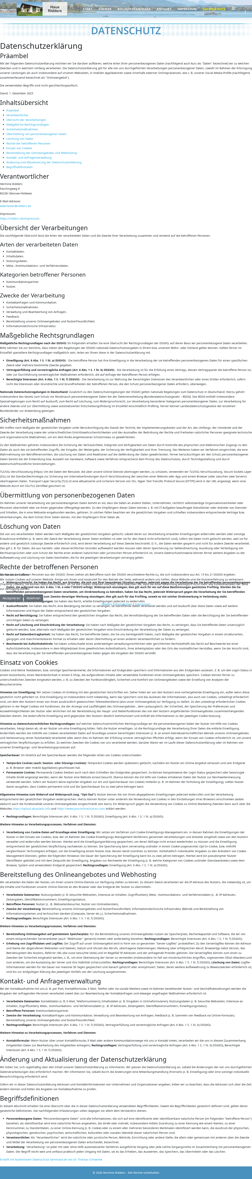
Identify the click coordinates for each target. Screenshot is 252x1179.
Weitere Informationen (117, 604)
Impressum (142, 604)
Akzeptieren (11, 598)
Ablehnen (33, 598)
